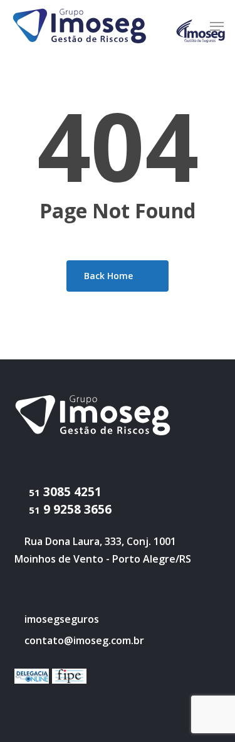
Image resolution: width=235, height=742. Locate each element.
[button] (217, 26)
